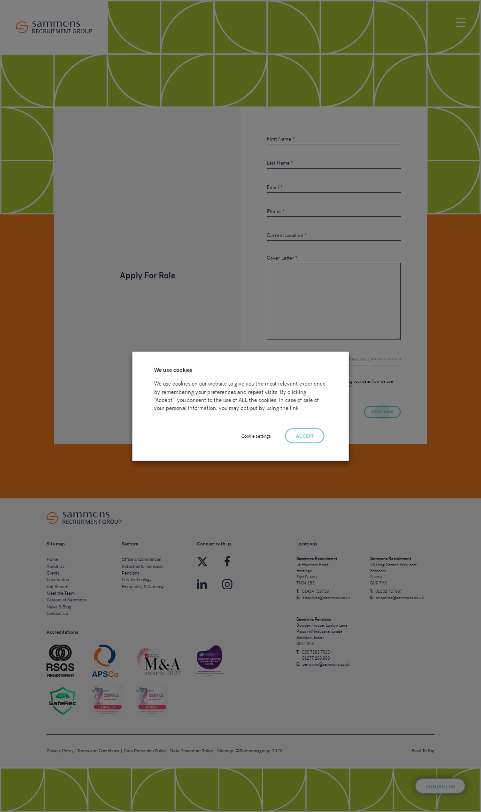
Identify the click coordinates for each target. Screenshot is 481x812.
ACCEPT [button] (305, 436)
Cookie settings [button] (256, 436)
